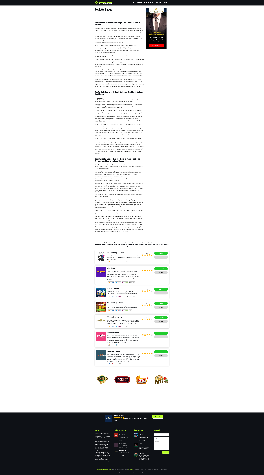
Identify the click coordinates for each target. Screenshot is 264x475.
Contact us (166, 2)
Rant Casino (122, 434)
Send (166, 452)
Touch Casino (122, 443)
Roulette (139, 2)
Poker (145, 2)
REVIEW (161, 257)
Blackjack (151, 2)
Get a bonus (158, 416)
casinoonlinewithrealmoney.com (104, 469)
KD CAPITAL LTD (131, 469)
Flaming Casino (123, 450)
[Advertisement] (132, 397)
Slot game (158, 2)
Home (133, 2)
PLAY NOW (161, 253)
